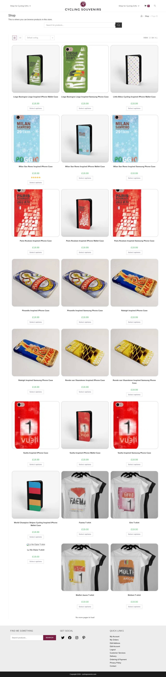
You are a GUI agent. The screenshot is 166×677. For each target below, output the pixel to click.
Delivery (113, 656)
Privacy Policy (115, 663)
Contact (113, 666)
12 (150, 38)
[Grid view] (14, 38)
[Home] (141, 16)
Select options (36, 108)
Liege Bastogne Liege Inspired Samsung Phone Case (85, 97)
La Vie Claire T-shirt (35, 550)
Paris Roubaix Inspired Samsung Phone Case (134, 241)
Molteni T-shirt (134, 595)
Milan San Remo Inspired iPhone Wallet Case (85, 166)
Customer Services (117, 653)
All (156, 38)
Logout (113, 650)
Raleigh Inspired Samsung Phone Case (35, 380)
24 (153, 38)
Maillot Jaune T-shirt (85, 595)
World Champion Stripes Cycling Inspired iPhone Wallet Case (35, 524)
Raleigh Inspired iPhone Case (134, 310)
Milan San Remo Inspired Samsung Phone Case (134, 166)
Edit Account (115, 646)
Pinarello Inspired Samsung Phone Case (85, 310)
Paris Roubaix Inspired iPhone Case (36, 241)
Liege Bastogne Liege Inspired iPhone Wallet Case (35, 97)
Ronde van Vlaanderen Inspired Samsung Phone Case (134, 381)
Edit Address (115, 643)
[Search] (118, 25)
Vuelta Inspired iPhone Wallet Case (85, 453)
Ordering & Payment (118, 659)
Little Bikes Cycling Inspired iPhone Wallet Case (134, 97)
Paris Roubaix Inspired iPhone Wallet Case (85, 241)
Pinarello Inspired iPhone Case (35, 310)
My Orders (114, 640)
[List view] (20, 38)
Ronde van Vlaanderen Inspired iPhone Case (85, 380)
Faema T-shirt (85, 523)
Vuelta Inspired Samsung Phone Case (134, 453)
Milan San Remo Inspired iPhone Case (36, 166)
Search (49, 638)
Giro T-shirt (134, 523)
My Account (114, 636)
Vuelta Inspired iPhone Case (35, 453)
